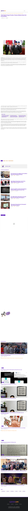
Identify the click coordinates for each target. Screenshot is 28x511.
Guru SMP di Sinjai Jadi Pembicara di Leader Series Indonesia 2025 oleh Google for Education (18, 197)
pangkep (3, 440)
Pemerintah (12, 491)
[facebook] (1, 162)
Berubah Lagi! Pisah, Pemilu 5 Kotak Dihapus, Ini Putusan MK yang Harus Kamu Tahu (22, 116)
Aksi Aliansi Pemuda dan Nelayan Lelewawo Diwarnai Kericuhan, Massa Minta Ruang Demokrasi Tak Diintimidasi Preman (12, 355)
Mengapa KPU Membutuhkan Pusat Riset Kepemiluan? (8, 398)
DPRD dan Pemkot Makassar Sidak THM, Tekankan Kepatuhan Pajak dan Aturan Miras (12, 485)
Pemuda (16, 491)
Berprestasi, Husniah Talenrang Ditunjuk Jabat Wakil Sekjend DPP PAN (10, 456)
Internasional (3, 491)
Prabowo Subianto (4, 13)
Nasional (4, 160)
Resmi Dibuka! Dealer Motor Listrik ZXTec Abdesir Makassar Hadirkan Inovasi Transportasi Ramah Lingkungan (14, 116)
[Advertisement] (14, 5)
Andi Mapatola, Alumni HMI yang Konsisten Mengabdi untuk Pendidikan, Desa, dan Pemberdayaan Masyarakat (12, 413)
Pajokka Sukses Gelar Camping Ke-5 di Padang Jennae (8, 442)
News (7, 160)
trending (3, 382)
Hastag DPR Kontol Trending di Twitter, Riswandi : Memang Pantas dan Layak (11, 369)
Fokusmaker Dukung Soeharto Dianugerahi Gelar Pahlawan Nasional (18, 205)
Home (1, 13)
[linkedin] (6, 162)
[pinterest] (5, 162)
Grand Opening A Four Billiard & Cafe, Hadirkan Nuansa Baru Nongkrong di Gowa (5, 116)
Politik (20, 491)
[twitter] (2, 162)
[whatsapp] (4, 162)
